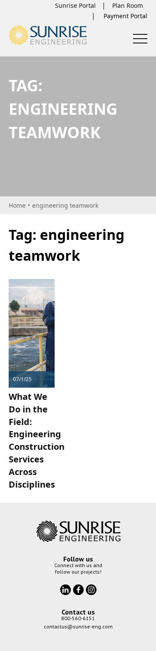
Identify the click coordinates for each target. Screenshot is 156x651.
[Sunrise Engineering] (48, 35)
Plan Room (127, 5)
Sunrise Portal (75, 5)
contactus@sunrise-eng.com (78, 626)
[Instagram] (91, 589)
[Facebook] (79, 589)
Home (17, 205)
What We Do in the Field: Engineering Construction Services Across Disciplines (37, 440)
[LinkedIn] (66, 589)
